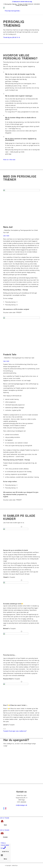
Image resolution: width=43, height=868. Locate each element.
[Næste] (5, 729)
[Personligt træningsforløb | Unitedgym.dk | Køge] (17, 11)
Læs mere (6, 236)
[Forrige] (3, 729)
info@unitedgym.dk (21, 805)
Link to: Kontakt (4, 830)
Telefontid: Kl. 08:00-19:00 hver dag (22, 1)
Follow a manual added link (5, 845)
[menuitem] (22, 1)
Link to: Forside (4, 818)
